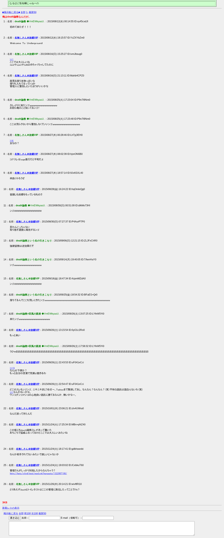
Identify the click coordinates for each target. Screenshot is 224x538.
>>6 (12, 140)
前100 (27, 513)
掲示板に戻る (11, 513)
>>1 (12, 59)
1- (27, 12)
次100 (34, 513)
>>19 (12, 368)
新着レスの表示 (10, 508)
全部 (23, 12)
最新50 (32, 12)
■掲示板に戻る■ (11, 12)
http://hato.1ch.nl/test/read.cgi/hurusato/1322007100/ (38, 473)
